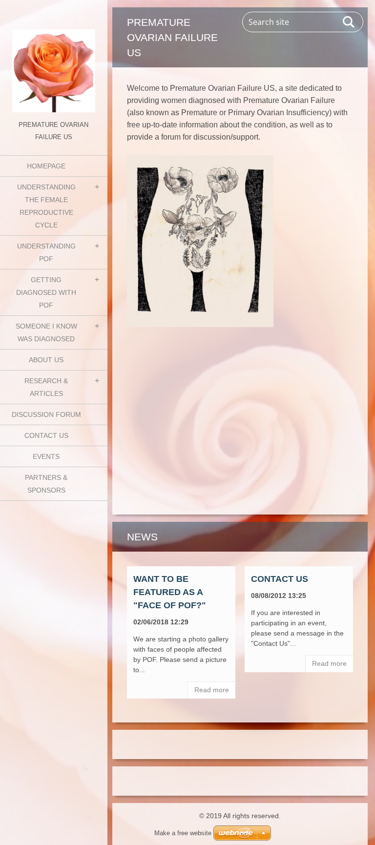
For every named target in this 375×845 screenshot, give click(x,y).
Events (46, 456)
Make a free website (182, 833)
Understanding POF (46, 252)
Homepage (46, 166)
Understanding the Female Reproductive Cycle (46, 206)
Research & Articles (46, 387)
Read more (211, 690)
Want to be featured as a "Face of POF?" (169, 592)
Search (349, 22)
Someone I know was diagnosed (46, 332)
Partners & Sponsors (46, 484)
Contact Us (46, 435)
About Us (46, 360)
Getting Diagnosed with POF (46, 292)
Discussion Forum (46, 414)
